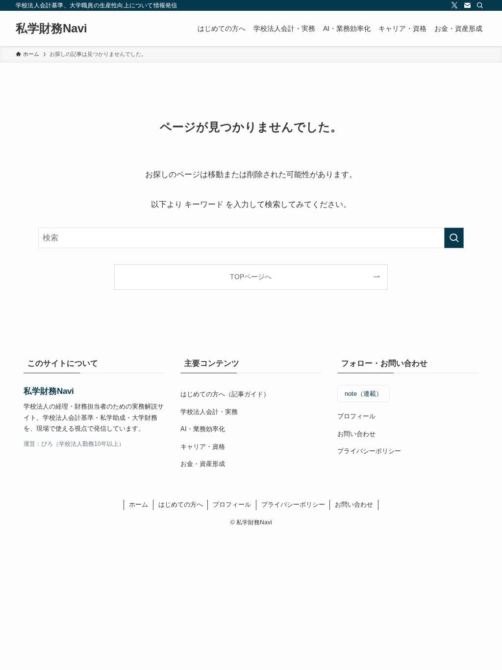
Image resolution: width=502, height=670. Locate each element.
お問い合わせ (356, 434)
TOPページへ (251, 277)
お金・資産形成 (202, 463)
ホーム (138, 504)
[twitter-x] (454, 5)
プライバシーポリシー (369, 451)
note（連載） (363, 393)
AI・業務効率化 (202, 429)
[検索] (480, 5)
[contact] (467, 5)
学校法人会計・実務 (209, 411)
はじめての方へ (180, 504)
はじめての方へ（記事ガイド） (225, 394)
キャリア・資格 (202, 446)
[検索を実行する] (454, 238)
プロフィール (356, 416)
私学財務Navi (51, 28)
